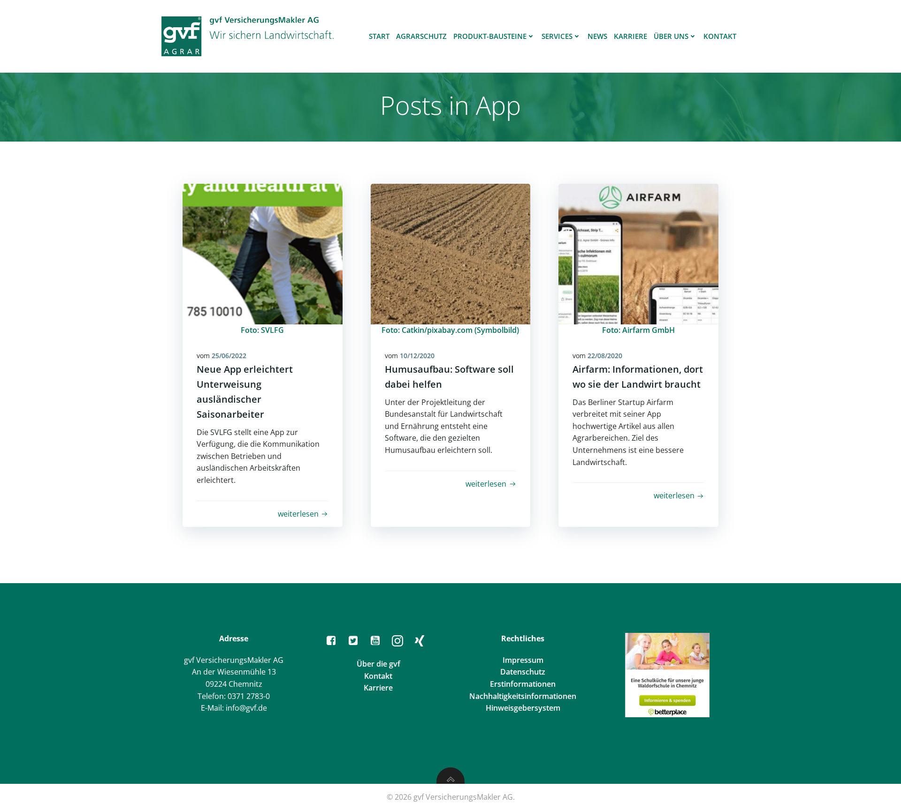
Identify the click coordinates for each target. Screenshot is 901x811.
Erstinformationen (523, 684)
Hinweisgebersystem (523, 708)
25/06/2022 (229, 355)
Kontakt (719, 36)
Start (379, 36)
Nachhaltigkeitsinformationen (522, 696)
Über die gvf (378, 664)
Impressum (523, 660)
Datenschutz (522, 672)
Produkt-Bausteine (490, 36)
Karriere (630, 36)
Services (557, 36)
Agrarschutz (421, 36)
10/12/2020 (417, 355)
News (597, 36)
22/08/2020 (605, 355)
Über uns (671, 36)
